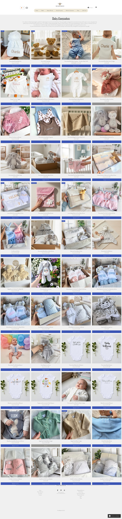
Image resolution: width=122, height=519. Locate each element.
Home (40, 490)
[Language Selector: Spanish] (22, 7)
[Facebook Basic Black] (57, 490)
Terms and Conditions (81, 493)
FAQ (81, 496)
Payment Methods (80, 495)
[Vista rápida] (106, 45)
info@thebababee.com (62, 493)
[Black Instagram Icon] (64, 490)
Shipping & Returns (80, 490)
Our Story (40, 493)
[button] (42, 10)
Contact (40, 495)
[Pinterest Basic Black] (61, 490)
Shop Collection (40, 492)
